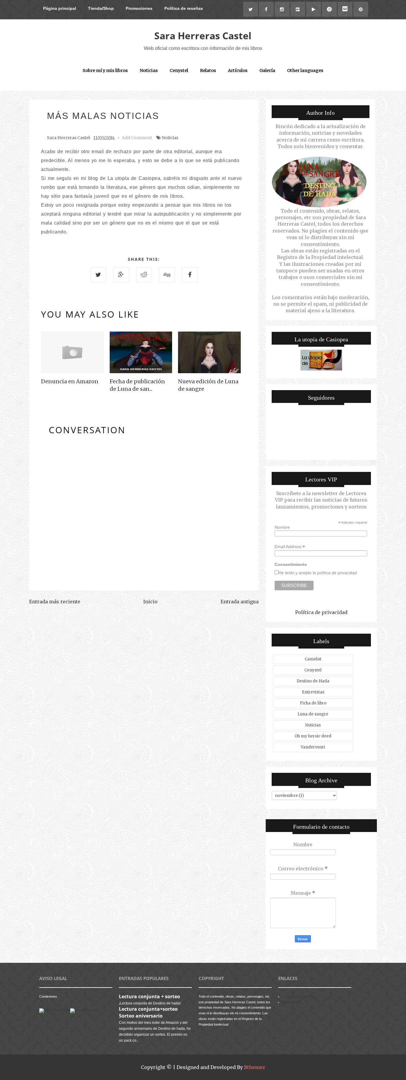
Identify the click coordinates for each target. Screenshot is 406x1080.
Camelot (313, 659)
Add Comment (137, 137)
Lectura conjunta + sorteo (149, 996)
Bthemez (254, 1067)
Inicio (150, 602)
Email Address (290, 547)
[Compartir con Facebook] (190, 274)
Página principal (59, 8)
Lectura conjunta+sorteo (148, 1009)
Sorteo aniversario (141, 1015)
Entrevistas (313, 692)
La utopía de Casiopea (298, 996)
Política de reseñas (183, 8)
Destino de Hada (313, 681)
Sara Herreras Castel (202, 35)
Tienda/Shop (101, 8)
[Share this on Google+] (121, 274)
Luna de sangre (313, 714)
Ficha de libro (313, 703)
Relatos (208, 70)
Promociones (139, 8)
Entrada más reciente (54, 602)
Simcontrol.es (292, 1002)
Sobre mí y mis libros (105, 70)
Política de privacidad (321, 612)
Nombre (282, 527)
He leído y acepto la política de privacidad (317, 572)
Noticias (149, 70)
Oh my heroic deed (313, 736)
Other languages (305, 70)
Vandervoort (313, 747)
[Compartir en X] (98, 274)
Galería (267, 70)
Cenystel (179, 70)
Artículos (238, 70)
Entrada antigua (240, 602)
